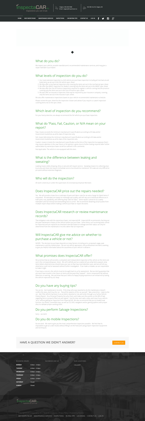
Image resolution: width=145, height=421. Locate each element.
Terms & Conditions (50, 413)
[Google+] (113, 19)
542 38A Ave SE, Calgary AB (94, 7)
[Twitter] (103, 19)
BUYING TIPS (70, 416)
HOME (19, 18)
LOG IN (93, 18)
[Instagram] (108, 19)
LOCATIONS (81, 416)
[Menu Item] (98, 19)
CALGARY (77, 365)
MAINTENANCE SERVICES (45, 18)
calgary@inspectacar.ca (70, 9)
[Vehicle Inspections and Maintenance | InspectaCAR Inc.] (28, 399)
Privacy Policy (63, 413)
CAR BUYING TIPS (72, 18)
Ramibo (81, 413)
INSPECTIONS (60, 18)
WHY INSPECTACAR (30, 18)
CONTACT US (84, 18)
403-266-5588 (68, 7)
